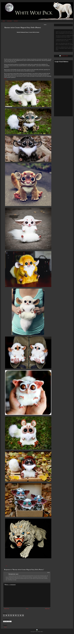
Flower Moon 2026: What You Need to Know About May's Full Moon (64, 40)
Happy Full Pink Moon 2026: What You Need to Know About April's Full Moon (64, 44)
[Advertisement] (28, 46)
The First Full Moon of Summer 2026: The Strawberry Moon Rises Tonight (65, 36)
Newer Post (6, 608)
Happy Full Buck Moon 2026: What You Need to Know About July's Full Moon (64, 32)
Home (27, 608)
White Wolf (40, 631)
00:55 (48, 572)
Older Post (47, 608)
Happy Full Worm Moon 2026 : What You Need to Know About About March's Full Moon (65, 48)
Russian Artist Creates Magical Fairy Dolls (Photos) (22, 27)
